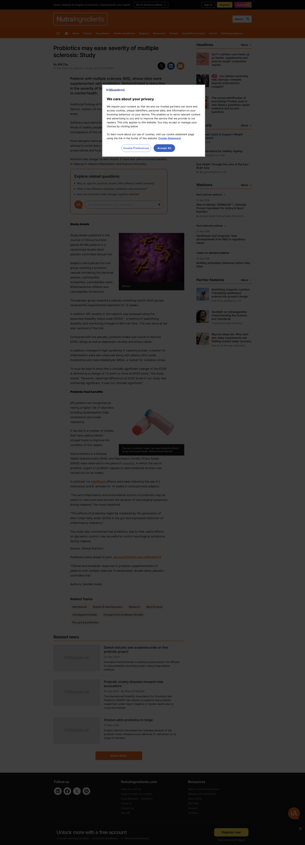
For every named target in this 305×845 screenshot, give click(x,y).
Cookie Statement (169, 138)
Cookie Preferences (136, 148)
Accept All (164, 148)
